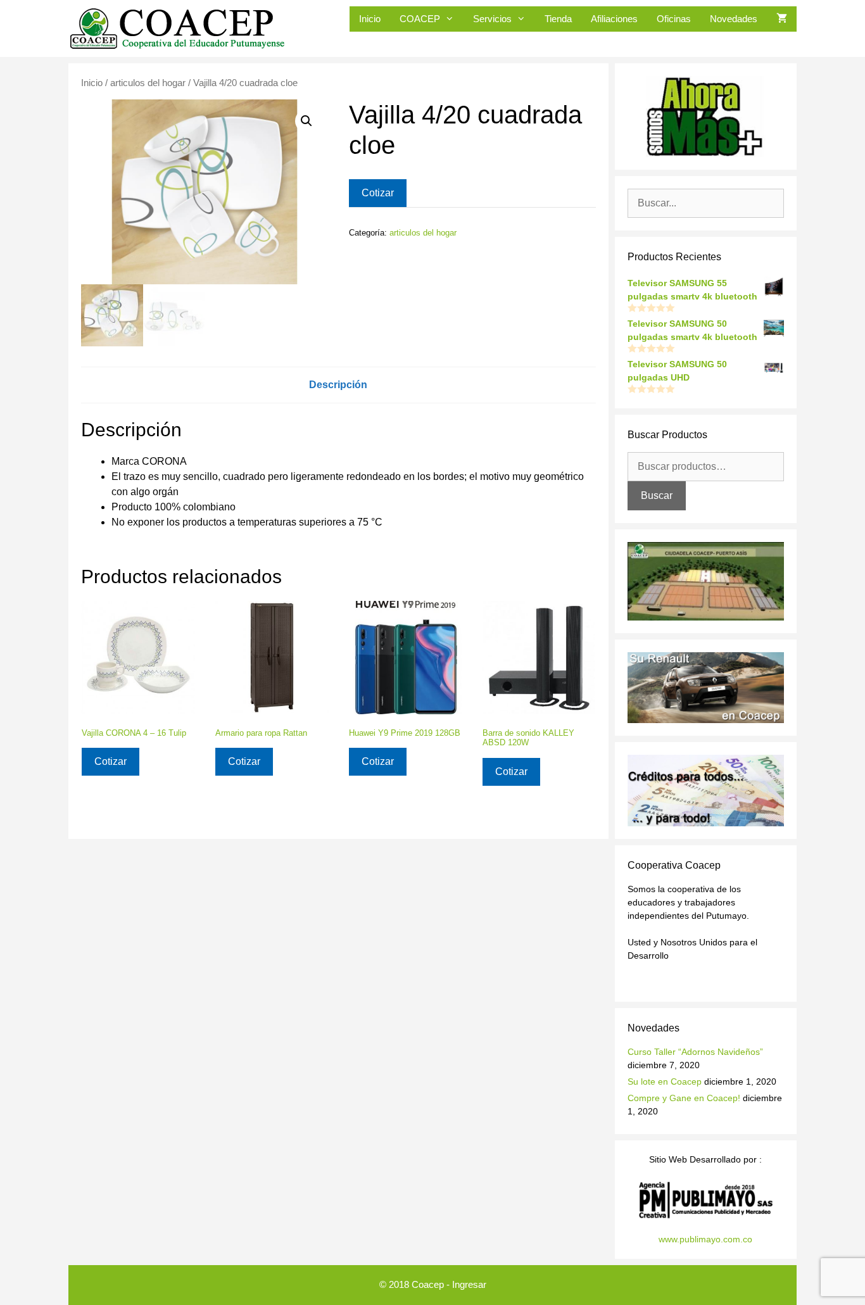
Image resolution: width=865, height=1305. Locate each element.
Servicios (492, 18)
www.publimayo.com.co (705, 1239)
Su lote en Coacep (665, 1081)
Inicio (370, 18)
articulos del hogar (148, 83)
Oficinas (674, 18)
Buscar (656, 495)
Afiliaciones (614, 18)
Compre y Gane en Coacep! (684, 1098)
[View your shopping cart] (782, 19)
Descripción (338, 384)
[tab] (338, 385)
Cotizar (378, 192)
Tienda (558, 18)
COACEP (420, 18)
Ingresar (469, 1284)
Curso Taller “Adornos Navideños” (695, 1052)
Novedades (733, 18)
